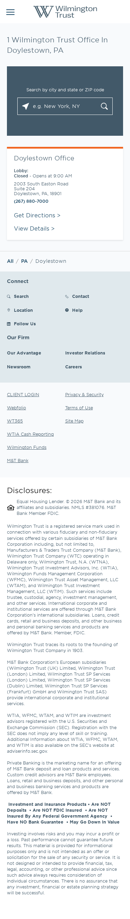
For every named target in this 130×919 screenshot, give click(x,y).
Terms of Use (79, 407)
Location (23, 310)
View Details (31, 228)
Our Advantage (24, 353)
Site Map (74, 421)
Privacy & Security (84, 394)
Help (77, 310)
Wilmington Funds (26, 447)
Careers (73, 366)
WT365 (15, 421)
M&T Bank (17, 460)
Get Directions (37, 214)
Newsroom (19, 366)
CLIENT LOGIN (23, 394)
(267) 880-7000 (31, 201)
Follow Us (25, 323)
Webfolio (16, 407)
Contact (80, 296)
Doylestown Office (44, 158)
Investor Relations (85, 353)
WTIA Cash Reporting (30, 434)
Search (21, 296)
